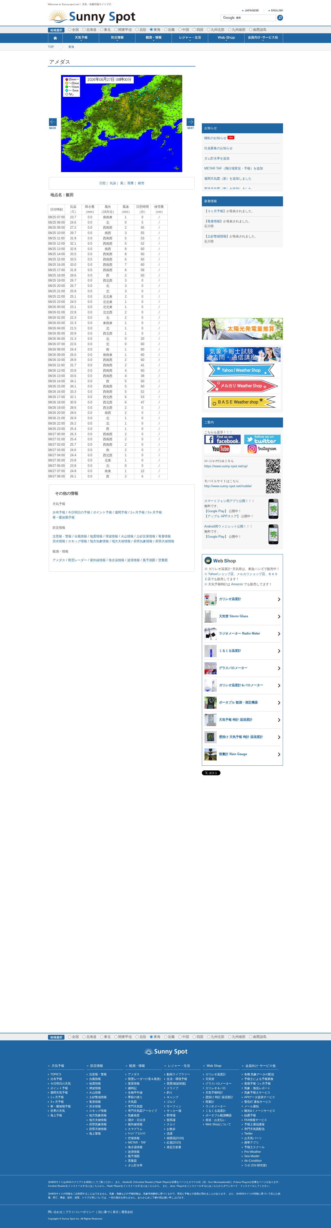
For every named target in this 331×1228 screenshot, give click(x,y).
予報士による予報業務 (258, 1078)
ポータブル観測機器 (218, 1115)
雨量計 (209, 1101)
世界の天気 (57, 1110)
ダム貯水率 (135, 1165)
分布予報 (59, 512)
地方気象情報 (99, 541)
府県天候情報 (164, 541)
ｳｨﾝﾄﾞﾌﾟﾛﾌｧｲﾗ (136, 1133)
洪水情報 (59, 541)
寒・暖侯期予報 (64, 517)
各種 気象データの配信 (259, 1074)
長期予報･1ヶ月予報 (257, 1083)
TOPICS (55, 1074)
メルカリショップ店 (251, 574)
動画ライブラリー (178, 1074)
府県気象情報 (143, 541)
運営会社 (127, 1211)
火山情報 (127, 536)
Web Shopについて (218, 1124)
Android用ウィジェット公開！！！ (228, 526)
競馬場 (171, 1119)
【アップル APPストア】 (222, 516)
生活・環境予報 (177, 1078)
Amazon (237, 584)
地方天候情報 (121, 541)
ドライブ (172, 1088)
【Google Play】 (216, 511)
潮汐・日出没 (136, 1119)
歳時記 (132, 1088)
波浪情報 (133, 560)
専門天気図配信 (254, 1128)
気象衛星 (134, 1115)
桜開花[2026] (175, 1138)
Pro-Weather (252, 1151)
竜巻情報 (164, 536)
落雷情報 (134, 1083)
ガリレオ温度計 (215, 1074)
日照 (102, 183)
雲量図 (163, 560)
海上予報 (56, 1115)
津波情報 (111, 536)
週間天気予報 (59, 1092)
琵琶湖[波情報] (176, 1083)
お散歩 (171, 1128)
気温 (113, 183)
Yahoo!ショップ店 (221, 574)
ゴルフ (171, 1101)
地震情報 (96, 536)
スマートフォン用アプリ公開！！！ (229, 501)
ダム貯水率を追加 (216, 158)
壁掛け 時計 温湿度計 (219, 1097)
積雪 (141, 183)
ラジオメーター (215, 1106)
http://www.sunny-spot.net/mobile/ (228, 486)
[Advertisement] (242, 88)
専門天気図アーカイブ (142, 1110)
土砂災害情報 (145, 536)
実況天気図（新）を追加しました (228, 189)
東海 (71, 46)
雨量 (130, 183)
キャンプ (172, 1097)
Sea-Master (252, 1156)
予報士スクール (254, 1147)
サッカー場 (174, 1110)
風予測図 (149, 560)
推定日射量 (174, 1147)
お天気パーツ (253, 1138)
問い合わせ (55, 1211)
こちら (96, 1186)
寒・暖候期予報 (60, 1106)
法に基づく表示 (108, 1211)
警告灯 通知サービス (257, 1101)
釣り (170, 1092)
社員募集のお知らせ (218, 148)
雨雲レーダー (77, 560)
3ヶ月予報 (155, 512)
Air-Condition (253, 1160)
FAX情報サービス (255, 1119)
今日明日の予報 (79, 512)
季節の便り (135, 1097)
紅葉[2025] (174, 1142)
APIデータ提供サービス (259, 1097)
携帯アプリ (251, 1142)
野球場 (171, 1115)
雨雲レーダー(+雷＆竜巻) (144, 1078)
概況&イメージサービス (259, 1110)
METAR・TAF (137, 1142)
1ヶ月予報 (137, 512)
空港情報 (134, 1138)
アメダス (59, 560)
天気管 (209, 1078)
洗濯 (170, 1133)
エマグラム (135, 1128)
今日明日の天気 (60, 1083)
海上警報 (95, 1133)
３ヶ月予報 (215, 211)
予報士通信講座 (254, 1124)
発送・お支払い (215, 1119)
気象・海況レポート (257, 1088)
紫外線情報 (98, 560)
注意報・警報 (62, 536)
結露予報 (250, 1115)
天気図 (132, 1101)
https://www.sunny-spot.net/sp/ (226, 466)
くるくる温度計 (215, 1110)
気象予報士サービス (257, 1092)
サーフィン (174, 1106)
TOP (51, 46)
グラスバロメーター (218, 1083)
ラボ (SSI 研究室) (255, 1165)
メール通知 (251, 1106)
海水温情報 (116, 560)
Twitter (248, 1133)
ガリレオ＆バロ (215, 1088)
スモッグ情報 (77, 541)
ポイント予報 (102, 512)
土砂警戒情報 (216, 236)
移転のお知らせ (215, 138)
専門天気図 (135, 1106)
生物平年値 (135, 1092)
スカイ (171, 1124)
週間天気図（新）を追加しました (228, 178)
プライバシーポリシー (80, 1211)
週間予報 (121, 512)
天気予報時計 (214, 1092)
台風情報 (80, 536)
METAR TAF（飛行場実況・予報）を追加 (233, 168)
